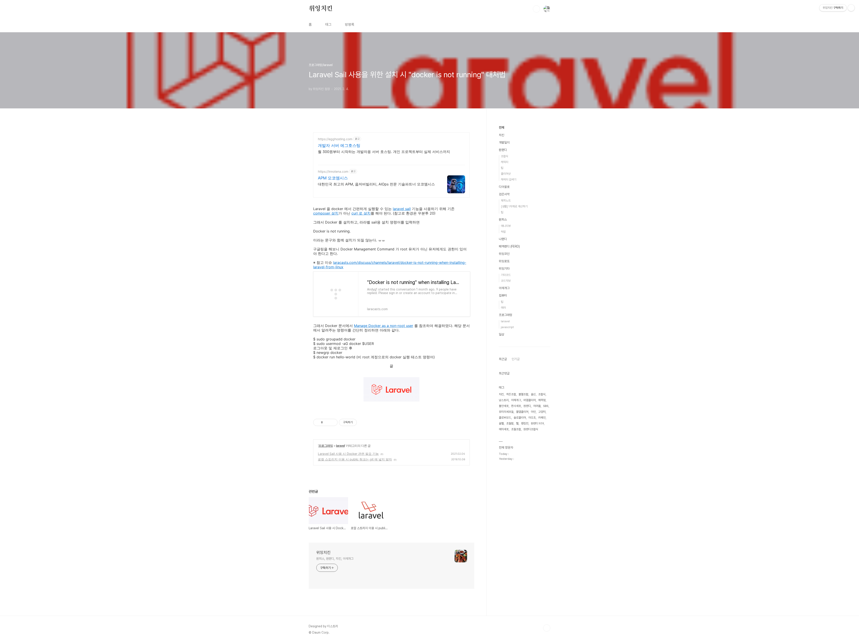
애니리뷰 (506, 226)
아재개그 (504, 288)
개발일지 (504, 142)
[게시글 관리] (332, 422)
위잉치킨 (321, 9)
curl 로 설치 (361, 213)
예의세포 (504, 429)
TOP (546, 628)
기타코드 (506, 275)
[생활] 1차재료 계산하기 (514, 206)
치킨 (501, 135)
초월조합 (516, 429)
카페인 (542, 417)
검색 (536, 9)
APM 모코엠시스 (333, 178)
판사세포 (516, 406)
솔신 (533, 394)
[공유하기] (327, 422)
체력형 (542, 400)
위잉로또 (504, 261)
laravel (340, 445)
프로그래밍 (325, 445)
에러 (503, 307)
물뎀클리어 (522, 411)
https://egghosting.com (335, 139)
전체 (501, 127)
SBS (546, 406)
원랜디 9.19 (537, 423)
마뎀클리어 (529, 400)
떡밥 (503, 231)
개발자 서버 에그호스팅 (339, 145)
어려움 (537, 406)
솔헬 (501, 423)
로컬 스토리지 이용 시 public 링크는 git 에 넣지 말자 (355, 459)
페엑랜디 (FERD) (509, 246)
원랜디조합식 (530, 429)
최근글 (503, 359)
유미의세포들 (506, 411)
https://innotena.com (333, 171)
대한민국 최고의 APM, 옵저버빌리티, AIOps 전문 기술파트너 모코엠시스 (376, 184)
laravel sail (402, 208)
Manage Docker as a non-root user (383, 325)
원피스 (503, 219)
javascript (507, 327)
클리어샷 (506, 173)
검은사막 (504, 194)
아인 (533, 411)
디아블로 (504, 187)
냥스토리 (504, 400)
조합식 (504, 156)
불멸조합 (523, 394)
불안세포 (504, 406)
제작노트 (506, 200)
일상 (501, 334)
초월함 (510, 423)
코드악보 (506, 280)
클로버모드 (505, 417)
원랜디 (503, 150)
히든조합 (511, 394)
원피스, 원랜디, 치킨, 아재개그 (334, 558)
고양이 (542, 411)
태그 (328, 24)
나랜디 (503, 239)
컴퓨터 (503, 295)
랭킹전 (524, 423)
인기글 (516, 359)
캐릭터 (504, 162)
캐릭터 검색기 (508, 179)
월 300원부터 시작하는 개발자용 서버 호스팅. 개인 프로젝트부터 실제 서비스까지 (384, 151)
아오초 (532, 417)
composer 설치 (325, 213)
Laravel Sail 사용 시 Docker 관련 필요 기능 (348, 454)
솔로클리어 (520, 417)
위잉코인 (504, 254)
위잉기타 (504, 268)
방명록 (349, 24)
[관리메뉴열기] (851, 7)
